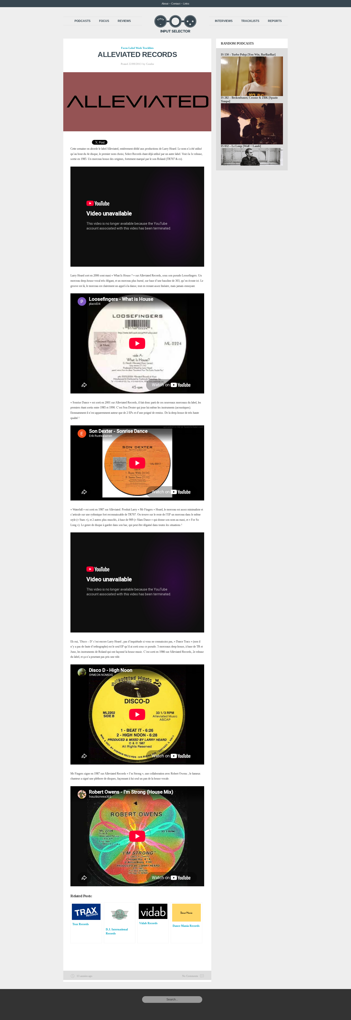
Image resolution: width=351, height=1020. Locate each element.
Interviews (224, 21)
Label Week (135, 47)
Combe (150, 63)
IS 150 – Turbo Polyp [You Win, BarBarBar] (248, 54)
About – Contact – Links (175, 3)
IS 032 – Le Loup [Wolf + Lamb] (241, 146)
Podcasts (82, 21)
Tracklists (250, 21)
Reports (275, 21)
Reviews (124, 21)
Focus (104, 21)
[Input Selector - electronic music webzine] (175, 31)
